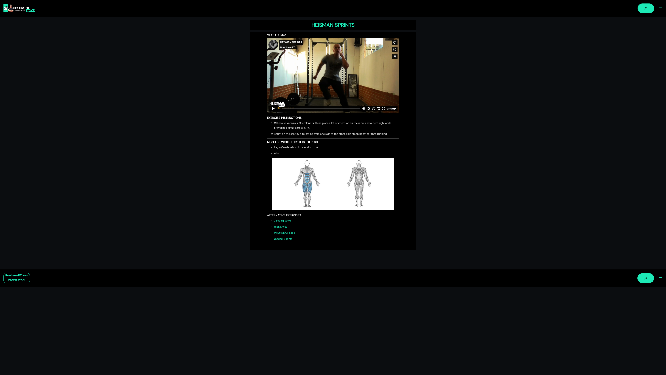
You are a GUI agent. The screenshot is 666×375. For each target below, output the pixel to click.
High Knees (280, 227)
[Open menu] (660, 8)
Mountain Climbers (284, 233)
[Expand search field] (646, 8)
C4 (22, 280)
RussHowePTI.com (16, 275)
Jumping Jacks (282, 221)
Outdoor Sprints (283, 239)
